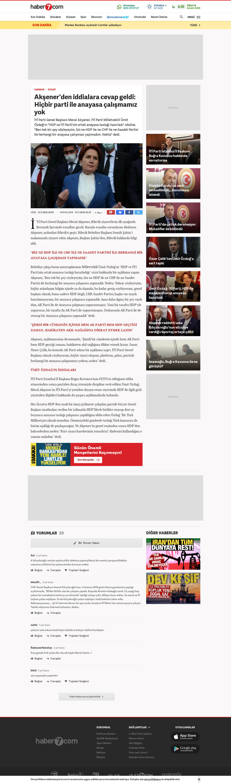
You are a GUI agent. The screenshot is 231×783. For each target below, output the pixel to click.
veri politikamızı (152, 779)
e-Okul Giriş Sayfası (140, 733)
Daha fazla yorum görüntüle (85, 697)
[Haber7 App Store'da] (185, 736)
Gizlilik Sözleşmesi (107, 738)
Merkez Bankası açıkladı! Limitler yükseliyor (93, 25)
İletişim (101, 757)
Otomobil (140, 17)
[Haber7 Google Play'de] (185, 748)
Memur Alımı (136, 738)
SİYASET (52, 90)
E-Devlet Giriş (137, 747)
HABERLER (39, 90)
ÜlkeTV (114, 775)
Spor (83, 17)
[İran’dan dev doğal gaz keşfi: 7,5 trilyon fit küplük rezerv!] (173, 588)
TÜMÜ (194, 25)
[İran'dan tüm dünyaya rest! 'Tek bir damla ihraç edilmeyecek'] (173, 553)
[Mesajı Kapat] (199, 779)
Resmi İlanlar (159, 17)
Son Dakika (38, 17)
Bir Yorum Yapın (88, 543)
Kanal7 (54, 775)
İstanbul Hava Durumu (141, 757)
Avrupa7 (95, 775)
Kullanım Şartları (106, 733)
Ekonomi (96, 17)
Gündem (55, 17)
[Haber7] (47, 6)
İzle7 (140, 775)
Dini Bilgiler (135, 743)
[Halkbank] (118, 17)
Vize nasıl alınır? (138, 752)
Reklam (101, 752)
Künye (100, 747)
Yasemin (172, 775)
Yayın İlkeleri (104, 743)
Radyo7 (75, 775)
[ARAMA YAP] (180, 17)
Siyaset (70, 17)
